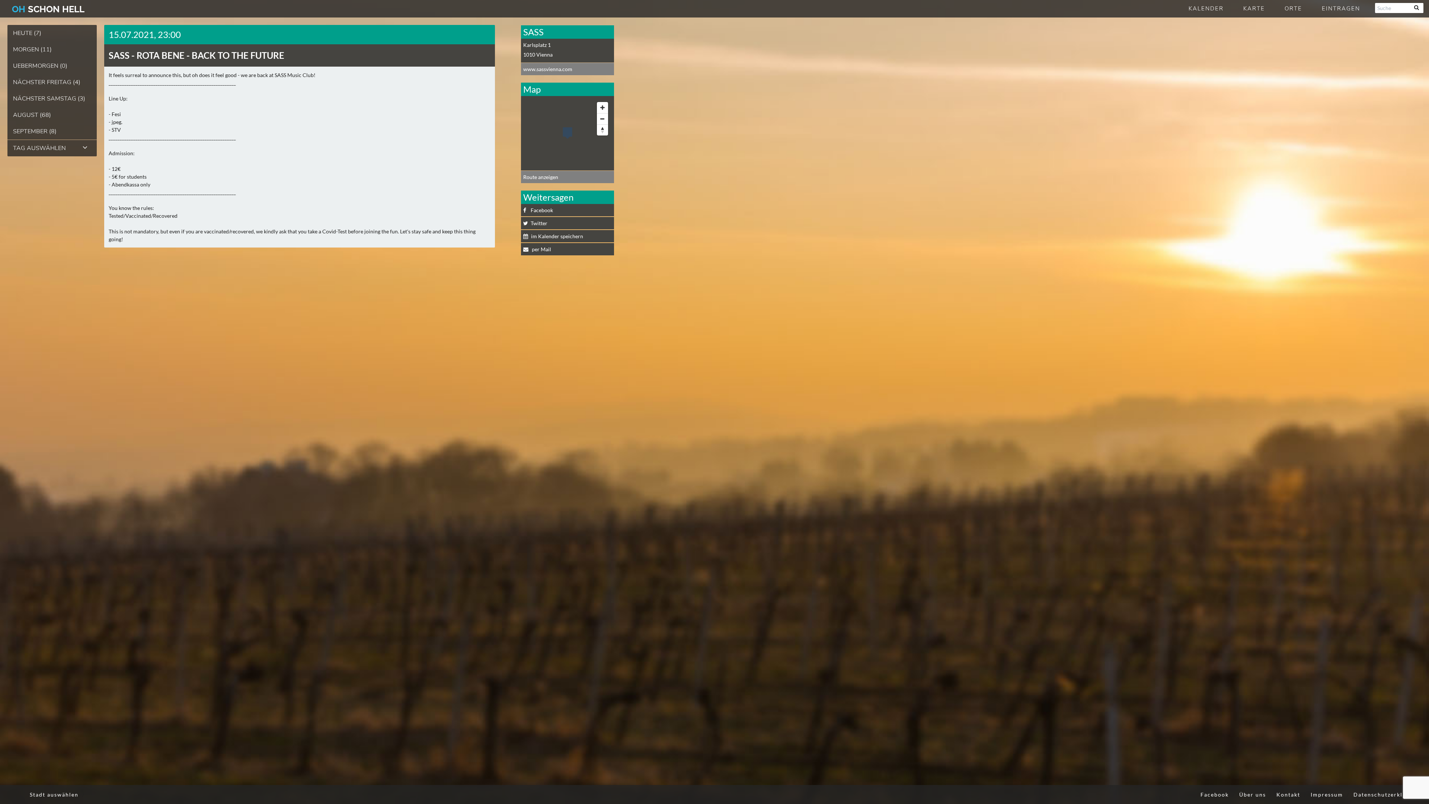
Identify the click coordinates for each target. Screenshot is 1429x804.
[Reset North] (602, 129)
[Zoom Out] (602, 118)
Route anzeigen (540, 177)
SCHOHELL (48, 9)
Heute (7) (27, 33)
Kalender (1206, 8)
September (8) (35, 131)
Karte (1254, 8)
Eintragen (1341, 8)
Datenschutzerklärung (1386, 794)
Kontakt (1288, 794)
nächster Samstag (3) (49, 99)
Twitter (539, 223)
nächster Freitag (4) (46, 82)
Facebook (542, 210)
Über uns (1252, 794)
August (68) (32, 115)
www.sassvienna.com (547, 69)
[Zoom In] (602, 107)
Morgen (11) (32, 49)
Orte (1293, 8)
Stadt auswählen (54, 794)
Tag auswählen (39, 148)
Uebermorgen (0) (40, 66)
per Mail (541, 249)
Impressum (1327, 794)
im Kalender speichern (557, 236)
